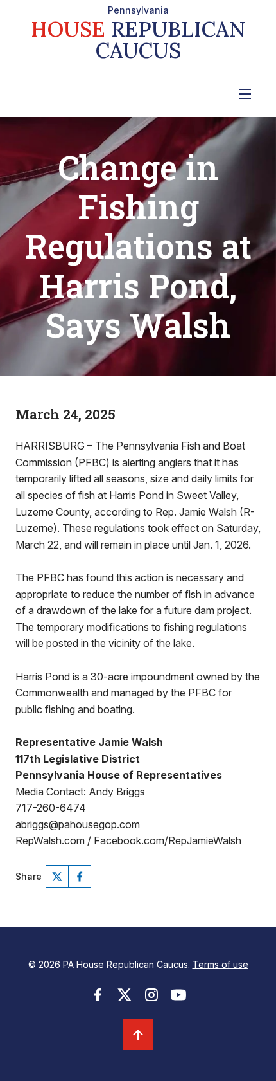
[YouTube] (178, 998)
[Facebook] (79, 876)
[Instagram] (151, 998)
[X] (57, 876)
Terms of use (220, 964)
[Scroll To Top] (138, 1034)
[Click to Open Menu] (245, 94)
